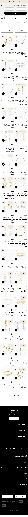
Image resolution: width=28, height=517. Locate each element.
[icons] (21, 448)
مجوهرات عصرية (22, 462)
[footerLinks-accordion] (14, 425)
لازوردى (25, 27)
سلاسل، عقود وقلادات (21, 467)
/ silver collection (20, 27)
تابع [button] (15, 13)
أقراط (25, 479)
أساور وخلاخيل (23, 484)
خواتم (25, 473)
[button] (16, 37)
